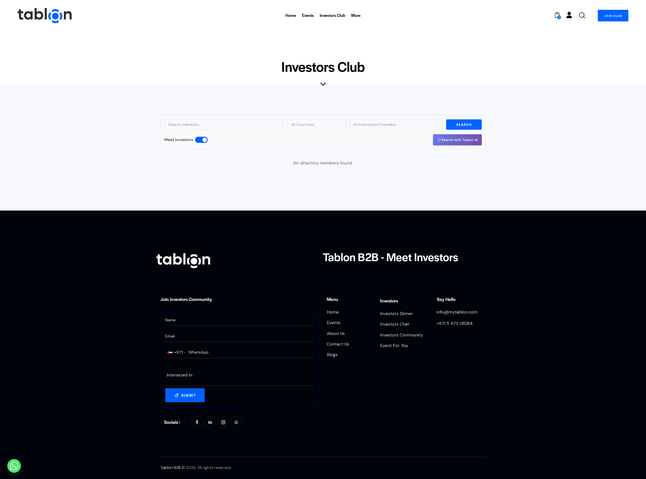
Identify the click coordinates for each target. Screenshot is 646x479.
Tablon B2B (170, 467)
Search (464, 124)
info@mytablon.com (457, 312)
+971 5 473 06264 (455, 323)
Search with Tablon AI (460, 140)
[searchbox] (240, 375)
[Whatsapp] (14, 466)
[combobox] (176, 352)
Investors (389, 300)
